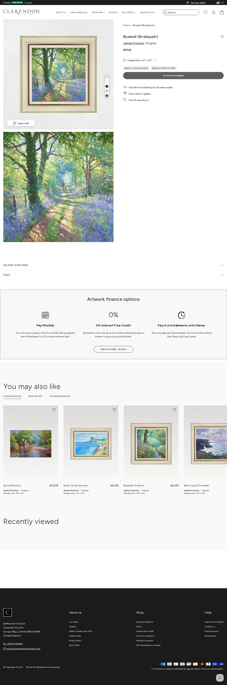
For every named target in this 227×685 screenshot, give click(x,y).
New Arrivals (79, 12)
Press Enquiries (211, 631)
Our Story (73, 622)
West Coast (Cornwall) (196, 485)
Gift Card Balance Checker (148, 645)
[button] (107, 77)
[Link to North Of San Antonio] (90, 443)
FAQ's (139, 627)
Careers (72, 627)
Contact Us (210, 627)
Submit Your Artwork (214, 622)
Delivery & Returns (144, 622)
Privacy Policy (75, 641)
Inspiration (147, 12)
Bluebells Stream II (134, 485)
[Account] (214, 12)
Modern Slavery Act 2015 (80, 631)
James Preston (133, 43)
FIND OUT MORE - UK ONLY (113, 349)
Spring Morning (11, 485)
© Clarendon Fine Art (13, 667)
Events (113, 12)
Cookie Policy (75, 636)
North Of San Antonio (75, 485)
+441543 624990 (15, 643)
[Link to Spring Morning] (30, 443)
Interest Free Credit (145, 631)
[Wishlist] (205, 12)
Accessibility (210, 636)
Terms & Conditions (145, 636)
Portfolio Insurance (144, 641)
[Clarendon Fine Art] (28, 612)
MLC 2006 (74, 645)
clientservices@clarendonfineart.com (23, 649)
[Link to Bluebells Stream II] (151, 443)
